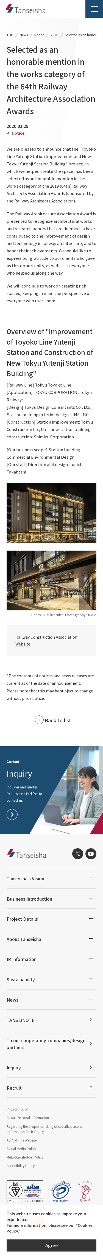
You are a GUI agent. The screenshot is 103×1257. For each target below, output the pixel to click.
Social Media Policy (21, 1148)
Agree (51, 1245)
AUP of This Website (22, 1140)
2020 (54, 34)
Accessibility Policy (21, 1165)
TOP (10, 34)
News (24, 34)
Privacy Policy (17, 1109)
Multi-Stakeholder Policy (25, 1157)
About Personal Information (28, 1117)
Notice (39, 34)
